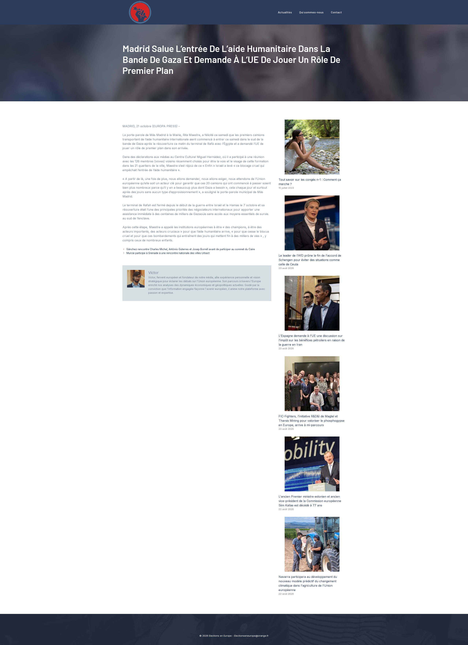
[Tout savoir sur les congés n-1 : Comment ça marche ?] (312, 172)
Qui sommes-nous (311, 12)
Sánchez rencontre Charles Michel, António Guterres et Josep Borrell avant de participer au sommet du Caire (191, 249)
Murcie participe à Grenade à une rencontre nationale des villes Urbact (168, 253)
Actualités (285, 12)
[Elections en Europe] (140, 12)
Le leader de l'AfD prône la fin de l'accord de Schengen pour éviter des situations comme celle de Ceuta (310, 260)
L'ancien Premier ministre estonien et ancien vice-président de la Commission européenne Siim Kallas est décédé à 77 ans (310, 501)
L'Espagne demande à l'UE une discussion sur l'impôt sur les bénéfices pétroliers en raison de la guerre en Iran (312, 340)
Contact (336, 12)
